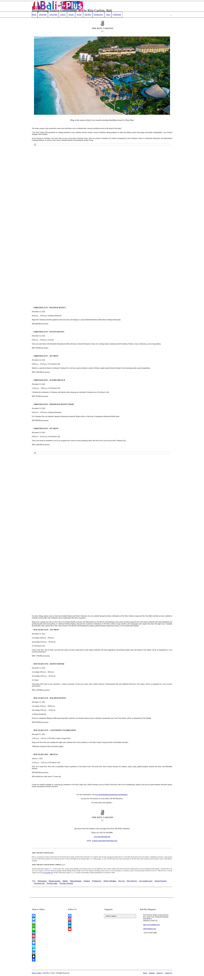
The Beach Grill (39, 883)
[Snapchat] (48, 956)
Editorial (152, 973)
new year (122, 881)
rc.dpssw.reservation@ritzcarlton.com (104, 841)
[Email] (48, 922)
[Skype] (48, 946)
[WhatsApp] (48, 926)
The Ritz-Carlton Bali (66, 883)
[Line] (48, 929)
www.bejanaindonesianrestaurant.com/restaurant (111, 794)
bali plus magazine (54, 881)
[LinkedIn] (48, 932)
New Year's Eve (132, 881)
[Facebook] (48, 915)
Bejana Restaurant (76, 881)
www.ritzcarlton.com (47, 872)
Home (145, 973)
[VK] (48, 953)
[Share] (48, 959)
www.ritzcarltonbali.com (102, 837)
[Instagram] (84, 919)
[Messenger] (48, 943)
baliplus (65, 881)
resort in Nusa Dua (160, 881)
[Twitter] (48, 919)
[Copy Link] (48, 939)
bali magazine (42, 881)
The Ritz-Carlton (52, 883)
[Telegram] (48, 949)
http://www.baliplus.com (151, 925)
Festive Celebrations (110, 881)
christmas (87, 881)
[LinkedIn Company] (84, 926)
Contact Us (168, 973)
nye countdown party (146, 881)
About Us (159, 973)
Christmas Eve (97, 881)
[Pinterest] (48, 936)
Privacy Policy (37, 973)
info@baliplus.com (149, 929)
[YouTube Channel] (84, 929)
